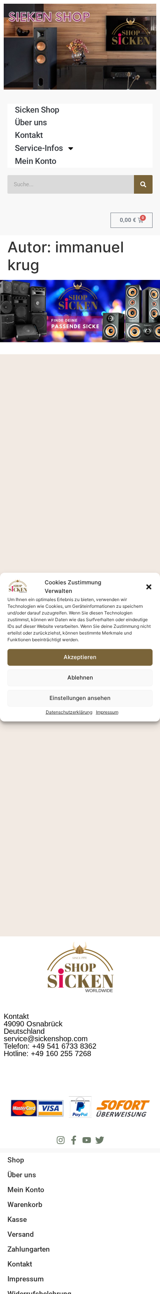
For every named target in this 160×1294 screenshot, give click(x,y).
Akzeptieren (80, 657)
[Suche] (143, 184)
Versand (20, 1234)
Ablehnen (80, 677)
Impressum (107, 712)
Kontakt (29, 135)
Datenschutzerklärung (69, 712)
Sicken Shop (37, 109)
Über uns (31, 122)
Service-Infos (39, 148)
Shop (15, 1160)
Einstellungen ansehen (80, 697)
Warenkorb (24, 1204)
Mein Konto (35, 161)
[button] (149, 586)
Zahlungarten (28, 1249)
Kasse (17, 1219)
